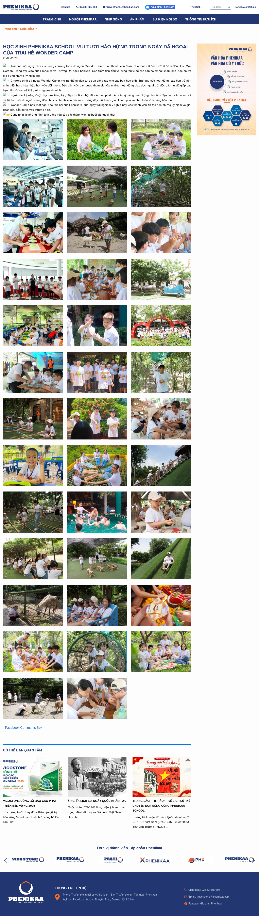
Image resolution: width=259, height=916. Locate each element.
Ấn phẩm (137, 19)
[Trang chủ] (21, 7)
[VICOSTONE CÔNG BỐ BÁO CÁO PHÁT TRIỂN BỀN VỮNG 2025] (32, 777)
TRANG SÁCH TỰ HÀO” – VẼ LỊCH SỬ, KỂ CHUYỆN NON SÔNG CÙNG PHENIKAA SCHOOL (161, 805)
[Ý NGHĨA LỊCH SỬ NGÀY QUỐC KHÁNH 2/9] (97, 777)
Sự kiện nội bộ (165, 19)
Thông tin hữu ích (200, 19)
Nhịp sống (113, 19)
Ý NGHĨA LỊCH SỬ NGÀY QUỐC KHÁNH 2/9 (97, 800)
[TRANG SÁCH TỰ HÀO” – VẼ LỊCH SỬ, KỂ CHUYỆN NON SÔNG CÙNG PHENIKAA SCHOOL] (162, 777)
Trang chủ (52, 19)
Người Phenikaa (83, 19)
